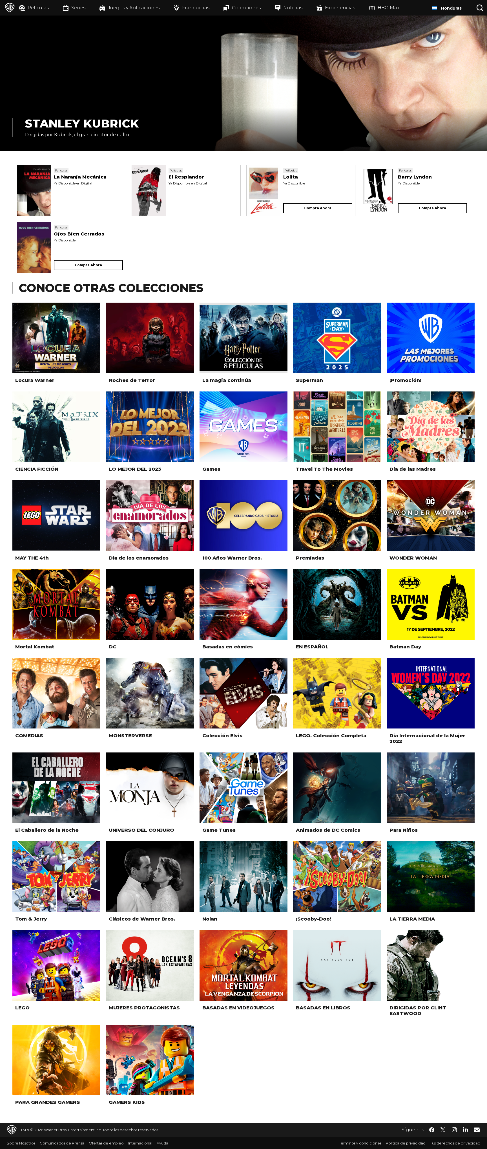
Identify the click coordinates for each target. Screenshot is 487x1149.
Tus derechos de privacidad (455, 1143)
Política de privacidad (406, 1143)
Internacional (140, 1143)
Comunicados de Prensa (62, 1143)
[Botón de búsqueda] (480, 8)
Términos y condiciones (360, 1143)
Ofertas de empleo (106, 1143)
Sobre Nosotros (21, 1143)
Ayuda (162, 1143)
